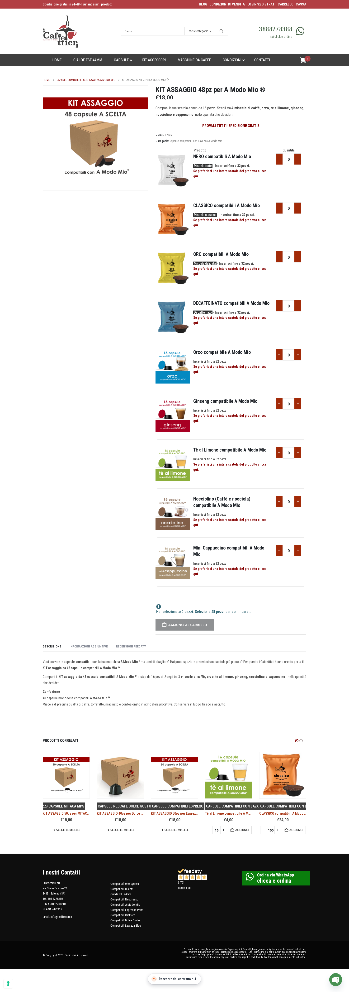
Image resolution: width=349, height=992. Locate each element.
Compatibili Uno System (124, 883)
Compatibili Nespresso (124, 899)
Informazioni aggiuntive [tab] (89, 646)
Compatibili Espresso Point (126, 910)
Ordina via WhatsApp (275, 874)
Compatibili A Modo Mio (125, 904)
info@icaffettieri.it (61, 917)
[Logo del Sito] (60, 31)
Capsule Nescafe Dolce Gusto (70, 806)
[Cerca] (221, 31)
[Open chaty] (335, 979)
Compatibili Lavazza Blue (125, 925)
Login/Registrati (261, 4)
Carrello (285, 4)
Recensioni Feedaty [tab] (131, 646)
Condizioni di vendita (227, 4)
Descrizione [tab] (52, 646)
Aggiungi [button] (188, 830)
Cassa (301, 4)
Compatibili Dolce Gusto (125, 920)
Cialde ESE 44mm (120, 894)
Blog (203, 4)
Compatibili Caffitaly (122, 915)
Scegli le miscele (68, 830)
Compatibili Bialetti (121, 889)
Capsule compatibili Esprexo (123, 806)
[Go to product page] (66, 775)
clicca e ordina (274, 880)
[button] (297, 741)
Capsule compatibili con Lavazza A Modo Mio (196, 141)
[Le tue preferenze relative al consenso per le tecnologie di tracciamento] (8, 983)
